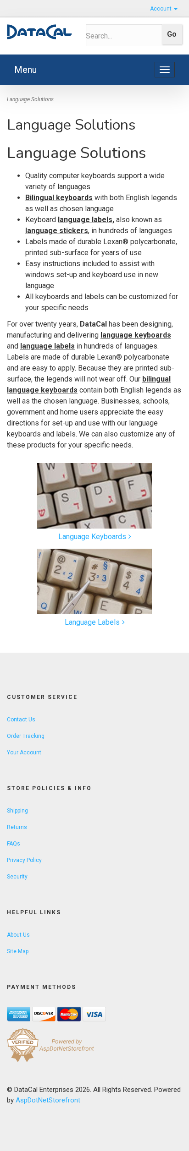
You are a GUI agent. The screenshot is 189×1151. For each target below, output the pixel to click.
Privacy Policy (24, 860)
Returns (17, 827)
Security (17, 876)
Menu (25, 69)
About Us (18, 935)
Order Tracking (25, 736)
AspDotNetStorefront (48, 1100)
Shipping (17, 810)
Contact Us (21, 719)
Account (161, 8)
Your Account (24, 752)
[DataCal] (39, 32)
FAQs (13, 843)
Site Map (17, 951)
